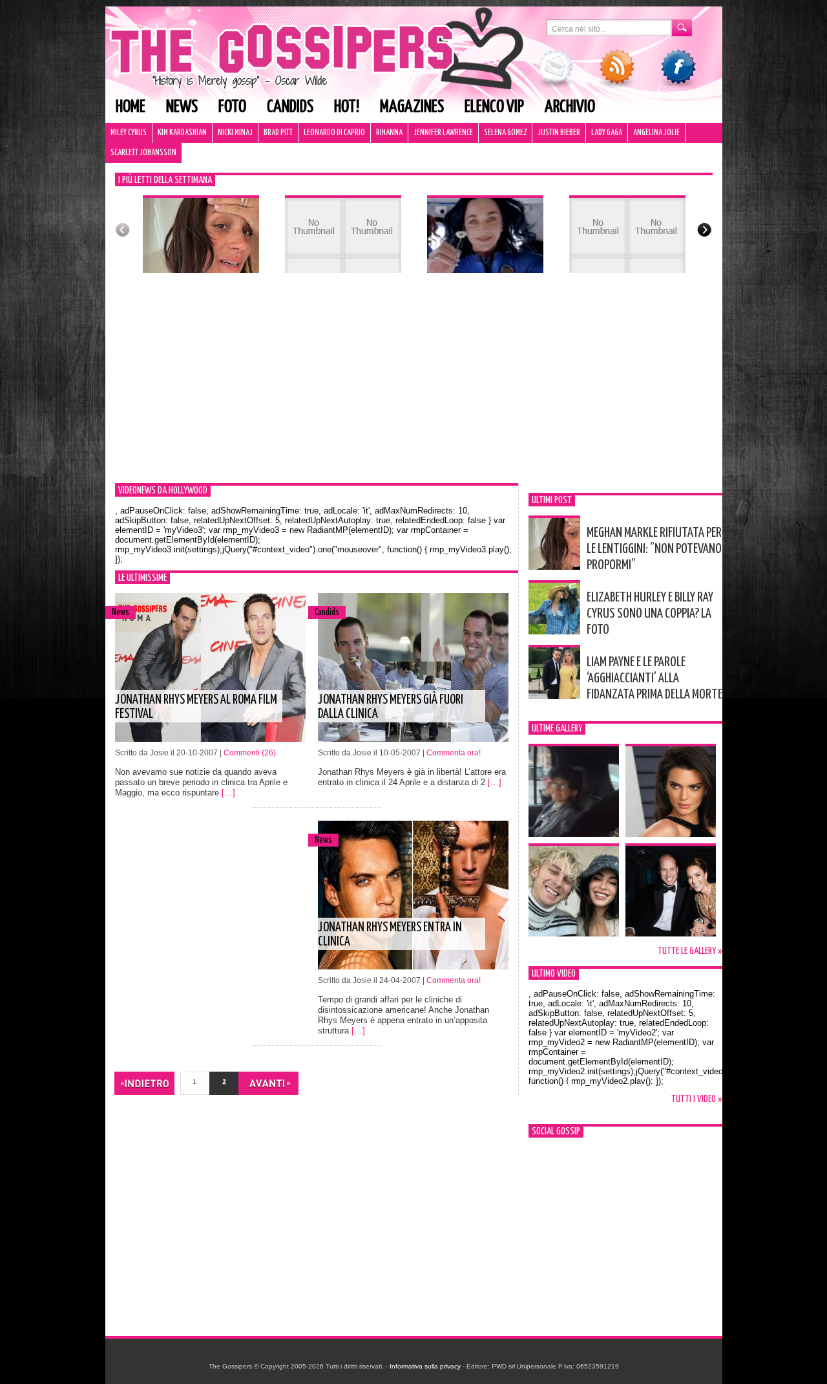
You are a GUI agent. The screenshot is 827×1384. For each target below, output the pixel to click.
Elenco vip (494, 107)
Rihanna (389, 133)
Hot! (346, 107)
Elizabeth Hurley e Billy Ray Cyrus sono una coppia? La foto (650, 613)
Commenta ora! (453, 752)
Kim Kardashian (182, 133)
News (182, 107)
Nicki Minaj (235, 133)
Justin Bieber (559, 133)
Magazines (412, 107)
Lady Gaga (606, 133)
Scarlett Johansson (143, 153)
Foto (232, 107)
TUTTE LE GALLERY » (690, 951)
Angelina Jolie (656, 133)
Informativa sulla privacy (425, 1366)
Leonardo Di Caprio (334, 133)
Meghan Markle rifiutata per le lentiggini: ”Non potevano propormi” (654, 549)
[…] (228, 792)
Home (130, 107)
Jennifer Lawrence (443, 133)
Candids (290, 107)
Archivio (570, 107)
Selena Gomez (505, 133)
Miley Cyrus (128, 133)
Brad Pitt (278, 133)
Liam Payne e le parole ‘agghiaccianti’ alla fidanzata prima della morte (654, 678)
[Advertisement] (413, 386)
